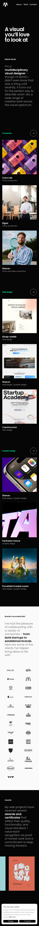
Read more (12, 917)
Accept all (27, 921)
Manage (10, 921)
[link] (18, 4)
